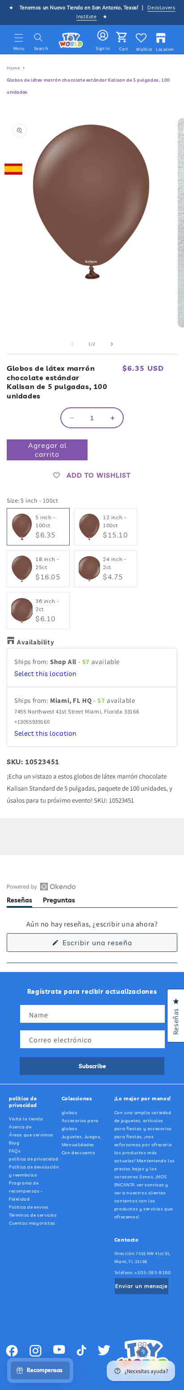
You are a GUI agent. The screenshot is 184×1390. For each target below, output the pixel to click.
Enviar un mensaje (141, 1286)
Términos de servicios (33, 1215)
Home (13, 68)
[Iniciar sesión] (103, 35)
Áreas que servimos (31, 1135)
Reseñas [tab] (19, 901)
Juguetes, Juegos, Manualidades (81, 1141)
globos (70, 1112)
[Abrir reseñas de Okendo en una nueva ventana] (41, 886)
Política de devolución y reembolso (34, 1171)
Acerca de (20, 1127)
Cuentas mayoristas (32, 1223)
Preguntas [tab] (59, 901)
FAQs (15, 1151)
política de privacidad (33, 1159)
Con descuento (79, 1153)
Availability (35, 642)
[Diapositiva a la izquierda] (72, 344)
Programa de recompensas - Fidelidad (26, 1191)
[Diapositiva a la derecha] (111, 344)
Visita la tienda (26, 1119)
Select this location (45, 673)
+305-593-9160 (152, 1272)
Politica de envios (29, 1207)
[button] (19, 38)
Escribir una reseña (112, 945)
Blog (14, 1143)
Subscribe (92, 1066)
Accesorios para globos (80, 1125)
